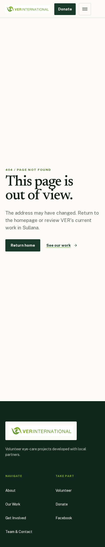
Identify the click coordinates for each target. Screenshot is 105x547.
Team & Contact (18, 532)
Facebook (64, 519)
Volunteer (64, 490)
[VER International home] (27, 9)
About (10, 490)
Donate (65, 9)
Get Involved (15, 518)
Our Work (12, 504)
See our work (58, 245)
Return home (23, 245)
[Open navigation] (85, 9)
